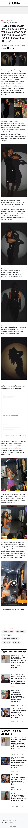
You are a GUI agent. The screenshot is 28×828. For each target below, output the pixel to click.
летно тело (7, 635)
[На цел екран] (24, 604)
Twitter (11, 48)
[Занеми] (22, 604)
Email (13, 48)
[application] (14, 583)
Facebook (8, 48)
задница (16, 642)
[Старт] (3, 604)
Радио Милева (6, 20)
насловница (21, 631)
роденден (7, 642)
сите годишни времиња (11, 638)
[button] (14, 583)
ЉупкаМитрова (8, 631)
